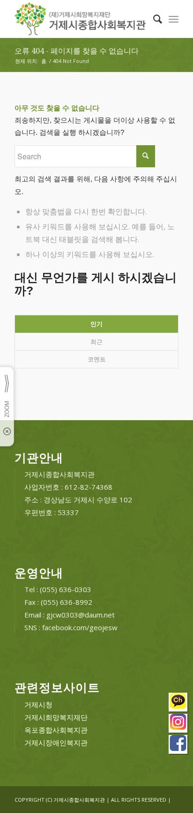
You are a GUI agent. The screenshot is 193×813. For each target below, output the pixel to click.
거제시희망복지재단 (56, 717)
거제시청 (38, 704)
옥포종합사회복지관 (56, 730)
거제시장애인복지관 (56, 742)
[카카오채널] (178, 703)
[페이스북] (178, 745)
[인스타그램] (178, 724)
